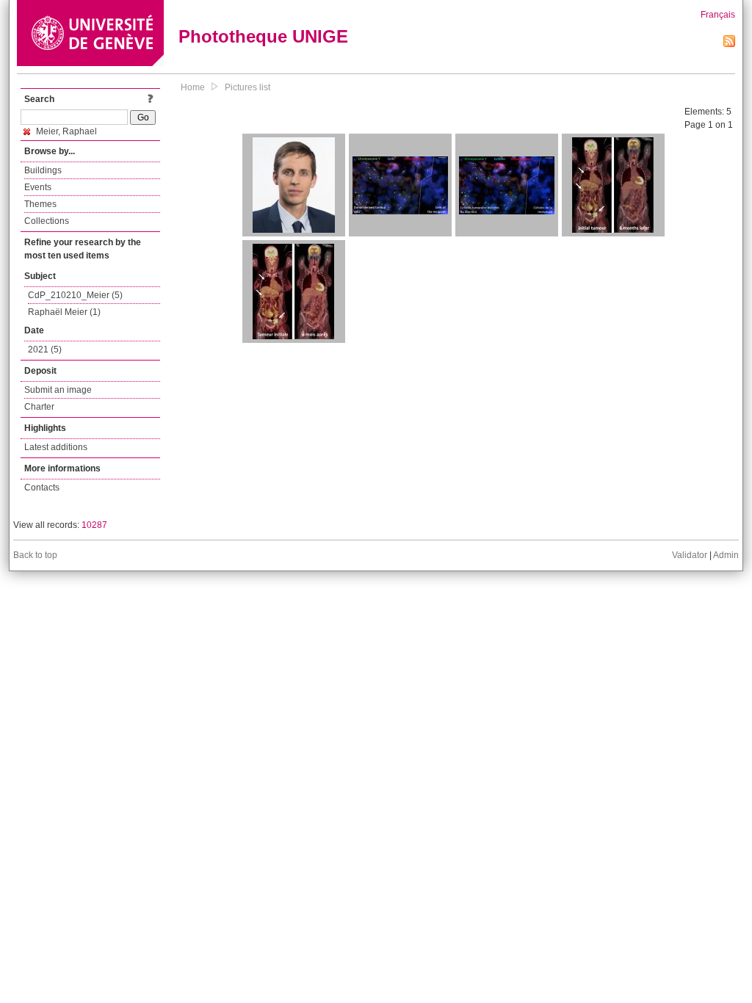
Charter (39, 407)
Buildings (43, 170)
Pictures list (247, 87)
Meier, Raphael (65, 131)
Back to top (35, 555)
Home (193, 87)
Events (37, 187)
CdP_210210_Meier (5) (75, 295)
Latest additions (55, 447)
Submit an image (58, 390)
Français (718, 15)
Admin (726, 555)
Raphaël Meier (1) (64, 312)
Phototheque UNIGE (263, 36)
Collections (46, 221)
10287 (94, 525)
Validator (689, 555)
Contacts (41, 487)
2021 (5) (45, 349)
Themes (40, 204)
